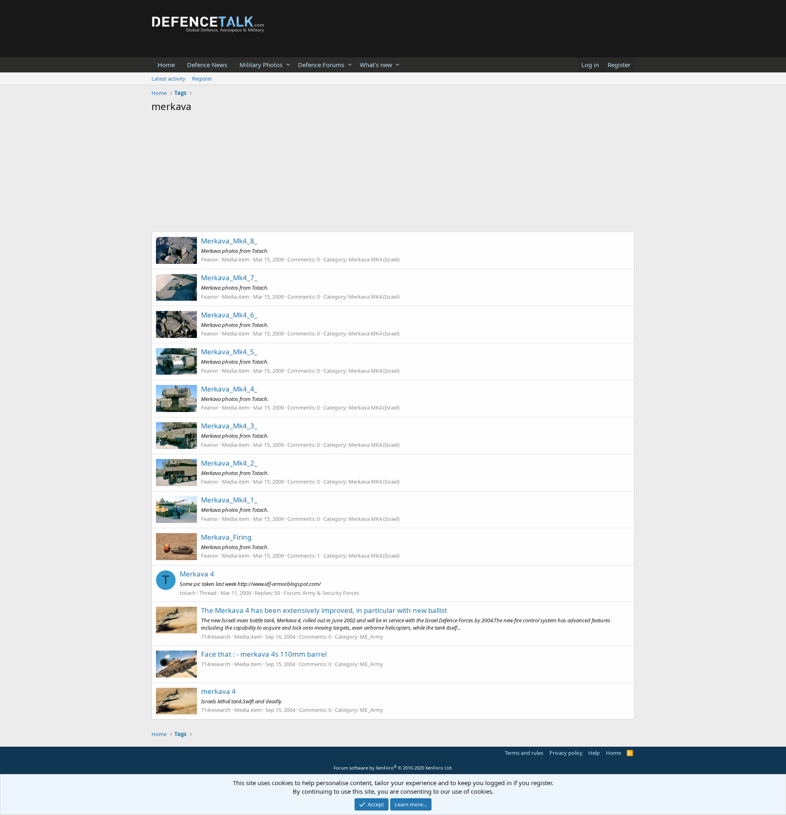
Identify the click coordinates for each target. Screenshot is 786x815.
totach (188, 593)
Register (202, 78)
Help (594, 752)
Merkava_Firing (226, 537)
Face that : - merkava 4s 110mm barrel (264, 654)
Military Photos (260, 65)
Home (166, 65)
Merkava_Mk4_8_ (229, 240)
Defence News (207, 65)
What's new (376, 65)
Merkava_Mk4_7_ (229, 277)
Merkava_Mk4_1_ (229, 499)
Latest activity (168, 78)
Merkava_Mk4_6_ (229, 315)
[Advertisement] (393, 174)
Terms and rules (524, 752)
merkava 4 (218, 691)
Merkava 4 (197, 574)
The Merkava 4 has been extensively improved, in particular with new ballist (324, 610)
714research (215, 636)
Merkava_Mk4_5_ (229, 351)
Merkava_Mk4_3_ (229, 425)
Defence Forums (321, 65)
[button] (288, 64)
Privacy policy (566, 752)
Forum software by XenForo (393, 768)
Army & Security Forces (331, 593)
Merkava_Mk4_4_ (229, 389)
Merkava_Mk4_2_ (229, 463)
